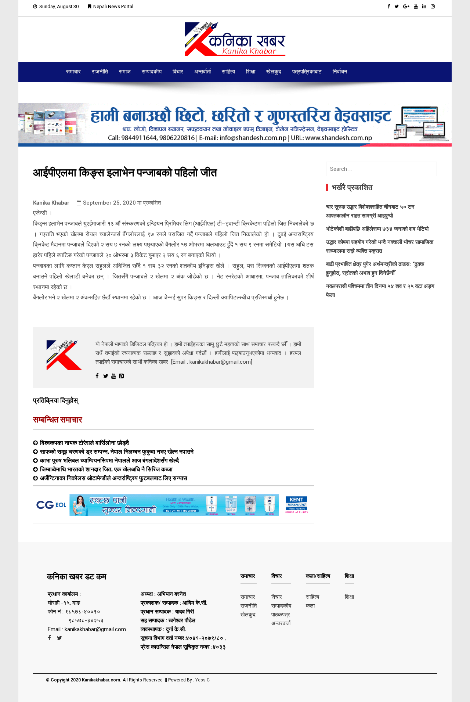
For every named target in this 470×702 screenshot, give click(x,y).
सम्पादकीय (152, 71)
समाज (125, 71)
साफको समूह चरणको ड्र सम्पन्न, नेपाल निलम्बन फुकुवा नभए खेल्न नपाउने (117, 451)
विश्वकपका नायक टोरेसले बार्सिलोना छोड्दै (84, 443)
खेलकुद (273, 71)
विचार (178, 71)
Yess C (202, 680)
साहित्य (228, 71)
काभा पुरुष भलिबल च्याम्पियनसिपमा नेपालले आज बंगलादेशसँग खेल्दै (109, 460)
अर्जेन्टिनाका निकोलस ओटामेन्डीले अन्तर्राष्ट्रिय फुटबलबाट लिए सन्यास (113, 478)
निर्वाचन (340, 71)
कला (310, 605)
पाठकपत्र (280, 614)
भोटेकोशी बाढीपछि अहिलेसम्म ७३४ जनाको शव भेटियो (377, 229)
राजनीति (100, 71)
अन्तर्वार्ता (202, 71)
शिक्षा (250, 71)
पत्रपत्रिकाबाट (307, 71)
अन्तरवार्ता (280, 623)
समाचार (73, 71)
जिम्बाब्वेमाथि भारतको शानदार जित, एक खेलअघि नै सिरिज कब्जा (106, 469)
